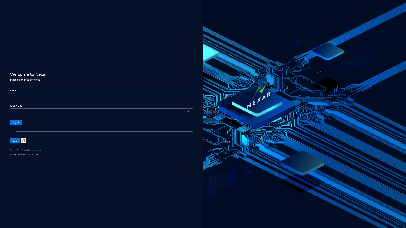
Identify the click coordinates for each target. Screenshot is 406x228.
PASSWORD (16, 106)
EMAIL (13, 90)
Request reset (33, 154)
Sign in (16, 122)
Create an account (32, 150)
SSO (15, 140)
